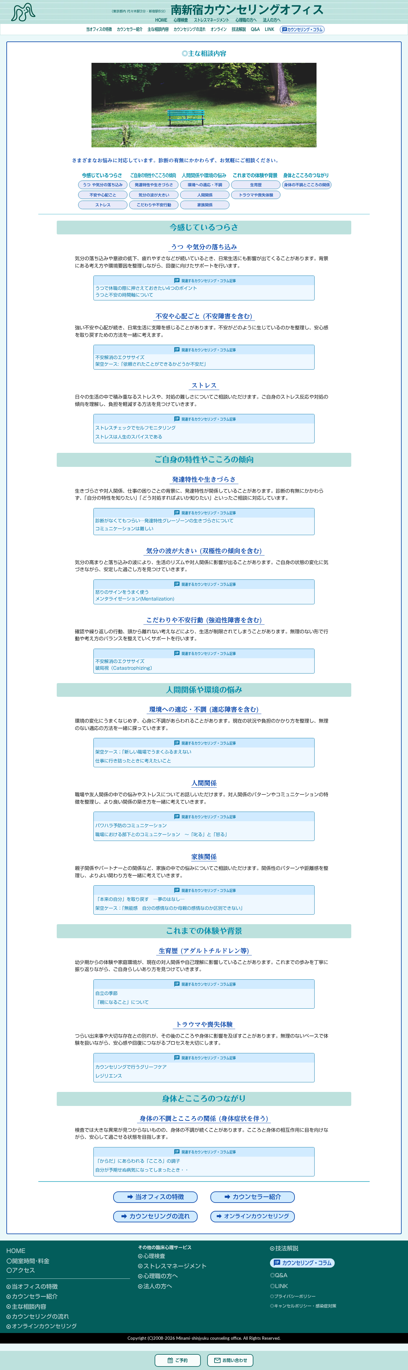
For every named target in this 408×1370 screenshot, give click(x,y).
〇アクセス (20, 1270)
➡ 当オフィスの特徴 (155, 1197)
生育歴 (256, 184)
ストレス (103, 205)
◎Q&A (279, 1275)
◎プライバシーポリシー (293, 1296)
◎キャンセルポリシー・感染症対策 (303, 1306)
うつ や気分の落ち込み (103, 184)
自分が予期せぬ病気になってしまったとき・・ (142, 1170)
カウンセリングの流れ (190, 29)
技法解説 (239, 29)
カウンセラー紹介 (129, 29)
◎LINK (279, 1286)
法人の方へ (271, 20)
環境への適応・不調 (205, 184)
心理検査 (181, 20)
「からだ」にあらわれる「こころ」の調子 (137, 1161)
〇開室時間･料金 (27, 1261)
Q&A (255, 29)
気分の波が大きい (154, 195)
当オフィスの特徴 (99, 29)
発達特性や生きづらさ (154, 184)
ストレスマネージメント (211, 20)
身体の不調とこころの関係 (307, 184)
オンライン (219, 29)
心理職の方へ (246, 20)
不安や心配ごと (103, 195)
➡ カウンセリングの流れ (155, 1216)
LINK (269, 29)
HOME (15, 1250)
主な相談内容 (158, 29)
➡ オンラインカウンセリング (252, 1216)
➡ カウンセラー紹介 (252, 1197)
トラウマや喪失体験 (256, 195)
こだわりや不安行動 (154, 205)
